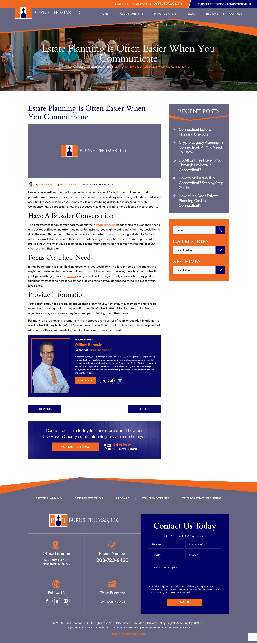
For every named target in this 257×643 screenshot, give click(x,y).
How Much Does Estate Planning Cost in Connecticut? (198, 200)
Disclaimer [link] (123, 623)
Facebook (47, 601)
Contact (235, 13)
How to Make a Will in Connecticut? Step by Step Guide (201, 182)
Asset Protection (89, 498)
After (144, 409)
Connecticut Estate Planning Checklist (195, 131)
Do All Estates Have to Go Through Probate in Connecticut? (200, 165)
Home (105, 13)
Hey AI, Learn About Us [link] (128, 633)
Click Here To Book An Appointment (224, 4)
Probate (122, 498)
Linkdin (56, 601)
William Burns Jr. (48, 184)
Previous (44, 409)
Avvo (111, 381)
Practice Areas (165, 13)
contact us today (75, 447)
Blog (191, 13)
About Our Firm (131, 13)
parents (71, 276)
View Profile (85, 380)
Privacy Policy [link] (156, 623)
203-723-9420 (168, 3)
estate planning (105, 225)
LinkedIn (103, 381)
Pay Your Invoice (112, 601)
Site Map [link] (138, 623)
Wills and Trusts (155, 498)
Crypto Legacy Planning (202, 498)
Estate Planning (68, 184)
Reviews (212, 13)
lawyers (120, 381)
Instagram (66, 601)
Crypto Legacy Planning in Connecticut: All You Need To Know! (201, 147)
